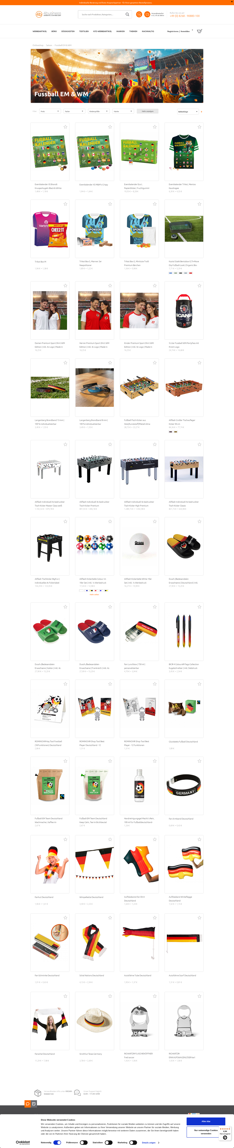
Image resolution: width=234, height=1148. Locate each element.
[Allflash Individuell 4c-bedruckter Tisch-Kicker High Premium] (139, 469)
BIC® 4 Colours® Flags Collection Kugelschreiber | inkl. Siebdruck (184, 666)
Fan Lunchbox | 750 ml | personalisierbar (134, 666)
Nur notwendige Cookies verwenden (206, 1132)
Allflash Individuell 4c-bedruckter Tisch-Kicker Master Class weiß (50, 503)
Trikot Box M (40, 261)
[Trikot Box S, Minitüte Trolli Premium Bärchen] (139, 228)
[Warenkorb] (197, 31)
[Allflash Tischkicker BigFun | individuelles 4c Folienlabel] (50, 546)
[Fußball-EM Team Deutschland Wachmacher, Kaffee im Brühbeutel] (50, 786)
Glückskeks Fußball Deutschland (183, 741)
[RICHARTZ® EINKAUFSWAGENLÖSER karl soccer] (184, 1021)
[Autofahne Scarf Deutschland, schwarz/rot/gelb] (184, 942)
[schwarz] (170, 432)
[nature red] (190, 273)
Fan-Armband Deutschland (181, 818)
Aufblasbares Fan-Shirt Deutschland (134, 898)
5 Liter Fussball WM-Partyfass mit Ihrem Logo (184, 345)
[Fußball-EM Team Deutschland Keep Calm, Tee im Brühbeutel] (94, 786)
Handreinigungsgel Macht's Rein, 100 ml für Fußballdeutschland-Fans (139, 822)
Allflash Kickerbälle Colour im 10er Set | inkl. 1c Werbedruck (92, 580)
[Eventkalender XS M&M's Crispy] (94, 151)
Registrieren (172, 31)
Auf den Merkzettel (65, 127)
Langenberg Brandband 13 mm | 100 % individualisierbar (49, 422)
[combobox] (105, 14)
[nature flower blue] (185, 273)
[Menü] (229, 1127)
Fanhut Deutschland (44, 897)
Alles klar (206, 1121)
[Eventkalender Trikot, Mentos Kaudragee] (184, 151)
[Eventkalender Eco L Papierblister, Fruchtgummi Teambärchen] (139, 151)
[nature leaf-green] (175, 273)
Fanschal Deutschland (45, 1053)
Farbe (67, 111)
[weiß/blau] (86, 590)
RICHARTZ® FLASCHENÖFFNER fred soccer (138, 1055)
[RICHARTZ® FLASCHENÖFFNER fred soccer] (139, 1021)
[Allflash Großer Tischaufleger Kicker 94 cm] (184, 387)
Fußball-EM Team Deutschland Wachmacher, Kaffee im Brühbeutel (48, 822)
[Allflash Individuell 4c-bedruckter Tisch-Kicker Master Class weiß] (50, 469)
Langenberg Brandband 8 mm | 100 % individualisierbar (93, 422)
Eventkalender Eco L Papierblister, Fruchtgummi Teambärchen (136, 188)
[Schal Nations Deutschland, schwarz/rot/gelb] (94, 942)
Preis (43, 111)
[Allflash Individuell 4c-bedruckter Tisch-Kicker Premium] (94, 469)
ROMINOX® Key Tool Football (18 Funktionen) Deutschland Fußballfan (48, 745)
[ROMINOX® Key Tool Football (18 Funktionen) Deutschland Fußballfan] (50, 708)
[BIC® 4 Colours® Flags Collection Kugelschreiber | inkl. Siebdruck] (184, 631)
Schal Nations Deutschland (91, 975)
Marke (116, 111)
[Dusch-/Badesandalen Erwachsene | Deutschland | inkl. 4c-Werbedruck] (184, 546)
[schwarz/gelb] (106, 590)
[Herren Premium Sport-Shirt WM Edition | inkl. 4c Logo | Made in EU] (94, 310)
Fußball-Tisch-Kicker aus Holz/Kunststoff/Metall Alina (137, 422)
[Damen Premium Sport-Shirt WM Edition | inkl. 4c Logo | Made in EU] (50, 310)
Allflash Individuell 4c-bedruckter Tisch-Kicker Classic (184, 503)
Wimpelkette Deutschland (91, 897)
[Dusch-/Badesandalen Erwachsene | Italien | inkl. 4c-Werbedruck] (50, 631)
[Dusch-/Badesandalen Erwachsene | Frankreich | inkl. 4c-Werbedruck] (94, 631)
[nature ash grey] (180, 273)
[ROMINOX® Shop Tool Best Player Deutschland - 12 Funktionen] (94, 708)
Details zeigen (148, 1142)
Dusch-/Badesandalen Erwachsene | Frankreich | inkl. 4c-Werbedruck (94, 668)
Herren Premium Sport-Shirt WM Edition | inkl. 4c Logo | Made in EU (94, 347)
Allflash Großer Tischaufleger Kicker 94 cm (182, 422)
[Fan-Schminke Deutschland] (50, 942)
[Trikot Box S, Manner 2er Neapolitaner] (94, 228)
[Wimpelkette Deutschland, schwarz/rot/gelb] (94, 864)
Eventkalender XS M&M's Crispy (93, 184)
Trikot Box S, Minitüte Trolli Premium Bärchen (136, 263)
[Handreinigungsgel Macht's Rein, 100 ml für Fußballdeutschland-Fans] (139, 786)
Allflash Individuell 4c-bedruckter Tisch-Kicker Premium (94, 503)
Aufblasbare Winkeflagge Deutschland (180, 898)
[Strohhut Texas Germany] (94, 1021)
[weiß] (81, 590)
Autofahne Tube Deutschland (137, 975)
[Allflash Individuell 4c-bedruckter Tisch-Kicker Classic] (184, 469)
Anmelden (185, 31)
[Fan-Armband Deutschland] (184, 786)
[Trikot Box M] (50, 228)
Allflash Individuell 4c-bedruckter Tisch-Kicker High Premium (139, 503)
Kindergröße (95, 111)
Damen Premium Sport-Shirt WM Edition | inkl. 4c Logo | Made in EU (50, 347)
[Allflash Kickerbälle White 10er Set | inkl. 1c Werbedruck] (139, 546)
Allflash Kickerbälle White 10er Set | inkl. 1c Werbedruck (138, 580)
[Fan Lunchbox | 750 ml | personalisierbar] (139, 631)
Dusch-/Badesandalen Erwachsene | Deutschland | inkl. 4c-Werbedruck (183, 582)
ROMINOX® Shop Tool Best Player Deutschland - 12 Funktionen (91, 745)
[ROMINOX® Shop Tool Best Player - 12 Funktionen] (139, 708)
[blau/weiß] (101, 590)
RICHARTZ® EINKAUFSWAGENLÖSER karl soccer (182, 1057)
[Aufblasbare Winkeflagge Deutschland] (184, 864)
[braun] (175, 432)
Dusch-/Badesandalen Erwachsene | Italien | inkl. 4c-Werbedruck (48, 668)
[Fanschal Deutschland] (50, 1021)
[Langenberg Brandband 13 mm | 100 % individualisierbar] (50, 387)
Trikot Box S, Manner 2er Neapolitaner (90, 263)
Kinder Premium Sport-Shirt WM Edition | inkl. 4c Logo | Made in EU (139, 347)
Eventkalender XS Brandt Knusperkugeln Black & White (48, 186)
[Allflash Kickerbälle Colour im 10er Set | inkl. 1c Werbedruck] (94, 546)
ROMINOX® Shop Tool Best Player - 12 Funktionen (136, 743)
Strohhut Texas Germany (90, 1053)
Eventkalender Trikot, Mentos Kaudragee (182, 186)
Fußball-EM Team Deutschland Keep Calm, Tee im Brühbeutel (93, 820)
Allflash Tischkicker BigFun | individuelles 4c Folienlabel (47, 580)
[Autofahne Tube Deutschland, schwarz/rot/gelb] (139, 942)
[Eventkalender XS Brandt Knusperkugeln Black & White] (50, 151)
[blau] (170, 273)
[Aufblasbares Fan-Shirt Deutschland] (139, 864)
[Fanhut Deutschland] (50, 864)
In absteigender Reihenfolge (201, 112)
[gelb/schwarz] (91, 590)
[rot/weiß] (96, 590)
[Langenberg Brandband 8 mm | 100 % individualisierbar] (94, 387)
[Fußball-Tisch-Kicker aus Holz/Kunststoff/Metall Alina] (139, 387)
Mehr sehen (94, 594)
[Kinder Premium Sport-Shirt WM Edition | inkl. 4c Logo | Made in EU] (139, 310)
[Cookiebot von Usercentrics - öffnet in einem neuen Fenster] (23, 1143)
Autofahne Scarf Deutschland (182, 975)
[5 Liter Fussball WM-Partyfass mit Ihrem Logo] (184, 310)
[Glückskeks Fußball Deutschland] (184, 708)
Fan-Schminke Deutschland (47, 975)
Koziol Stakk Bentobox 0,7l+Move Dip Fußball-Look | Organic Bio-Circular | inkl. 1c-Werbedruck (184, 265)
